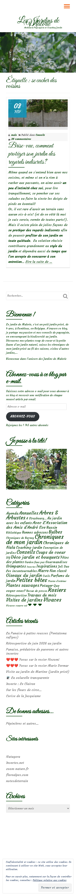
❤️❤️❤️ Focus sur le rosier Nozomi (32, 659)
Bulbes (55, 532)
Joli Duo (63, 566)
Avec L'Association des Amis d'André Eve (36, 525)
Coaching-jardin (29, 547)
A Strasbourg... (36, 518)
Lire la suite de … (39, 262)
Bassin (51, 527)
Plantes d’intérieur (57, 581)
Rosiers (57, 589)
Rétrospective (16, 595)
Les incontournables (21, 571)
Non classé (58, 571)
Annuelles (28, 513)
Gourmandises (56, 562)
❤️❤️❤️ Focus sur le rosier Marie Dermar (37, 666)
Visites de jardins (24, 600)
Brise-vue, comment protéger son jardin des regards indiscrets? (31, 154)
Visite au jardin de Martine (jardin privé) (37, 672)
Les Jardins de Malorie (38, 22)
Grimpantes (16, 566)
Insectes (31, 566)
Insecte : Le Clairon (20, 684)
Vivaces (52, 599)
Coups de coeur (50, 552)
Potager (46, 585)
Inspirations (46, 566)
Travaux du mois (42, 595)
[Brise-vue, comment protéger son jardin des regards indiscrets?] (38, 112)
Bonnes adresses (35, 532)
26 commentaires (21, 138)
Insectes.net (15, 763)
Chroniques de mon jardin (35, 539)
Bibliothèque (13, 532)
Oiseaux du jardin (24, 575)
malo (14, 134)
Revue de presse (36, 591)
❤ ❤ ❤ (35, 605)
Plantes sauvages (22, 585)
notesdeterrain (17, 781)
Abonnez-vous (22, 416)
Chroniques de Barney (20, 538)
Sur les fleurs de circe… (24, 690)
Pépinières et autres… (22, 723)
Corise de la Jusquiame (23, 696)
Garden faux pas (35, 562)
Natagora (13, 757)
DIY (8, 557)
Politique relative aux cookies (49, 880)
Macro (43, 570)
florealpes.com (17, 775)
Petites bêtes (31, 580)
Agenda (12, 513)
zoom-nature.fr (17, 769)
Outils (46, 576)
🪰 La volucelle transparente (27, 678)
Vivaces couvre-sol (16, 605)
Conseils (40, 134)
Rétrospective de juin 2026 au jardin (33, 643)
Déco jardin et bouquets (35, 557)
